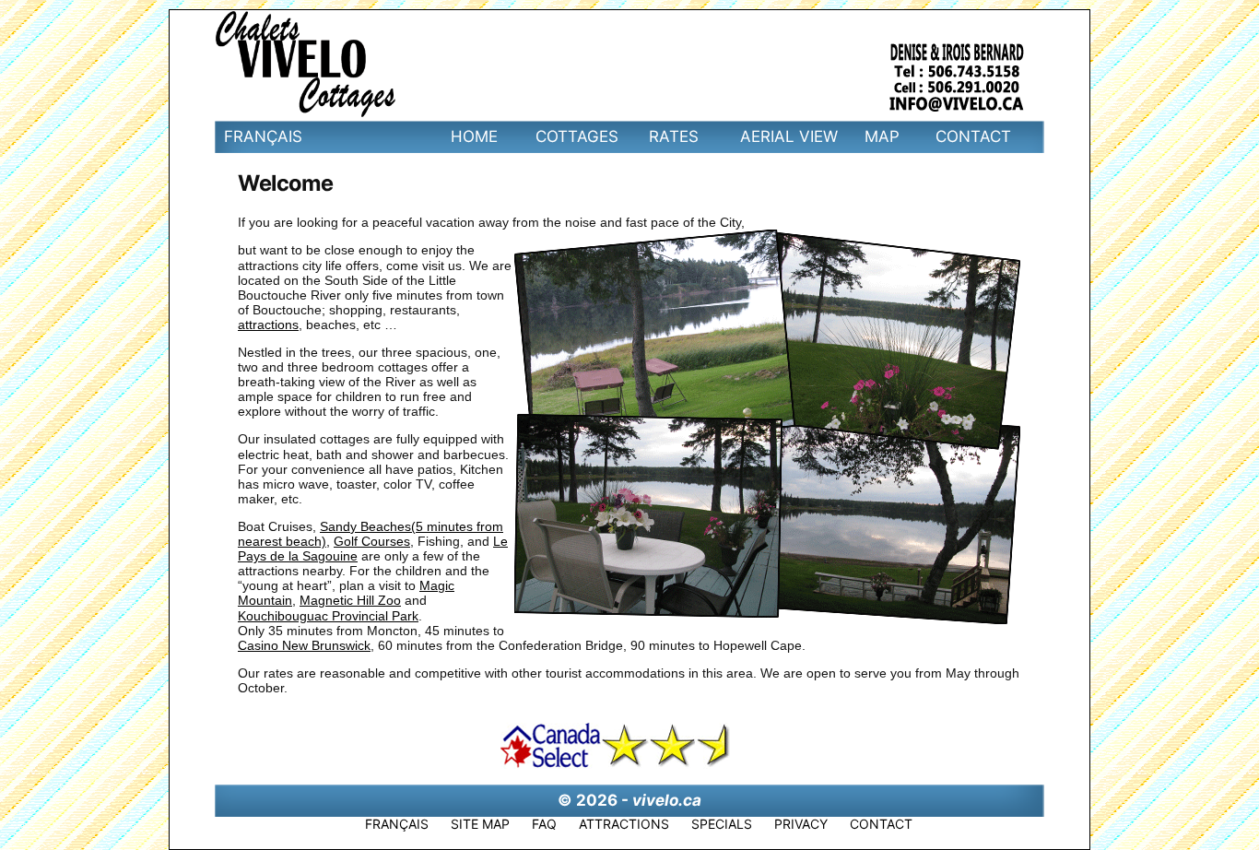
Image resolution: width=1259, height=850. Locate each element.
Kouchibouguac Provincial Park (328, 615)
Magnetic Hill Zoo (350, 600)
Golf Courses (372, 541)
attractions (268, 324)
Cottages (576, 136)
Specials (721, 824)
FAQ (544, 824)
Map (882, 136)
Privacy (801, 824)
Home (474, 136)
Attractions (624, 824)
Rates (674, 136)
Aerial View (789, 136)
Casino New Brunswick (304, 645)
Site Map (480, 824)
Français (263, 136)
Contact (973, 136)
